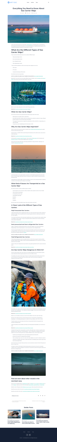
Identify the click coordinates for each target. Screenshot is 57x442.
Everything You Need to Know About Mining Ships (23, 136)
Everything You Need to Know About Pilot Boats (23, 313)
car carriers (18, 138)
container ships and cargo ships (36, 129)
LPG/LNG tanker (29, 44)
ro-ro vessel (37, 383)
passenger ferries (36, 384)
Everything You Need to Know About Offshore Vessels (24, 327)
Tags (37, 2)
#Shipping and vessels (15, 395)
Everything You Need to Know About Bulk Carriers (28, 422)
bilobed (25, 232)
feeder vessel (42, 383)
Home (28, 2)
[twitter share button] (40, 396)
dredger (15, 384)
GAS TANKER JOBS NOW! (38, 76)
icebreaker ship (25, 383)
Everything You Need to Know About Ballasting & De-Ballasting (14, 422)
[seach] (48, 2)
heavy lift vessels (23, 138)
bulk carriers (35, 138)
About (24, 431)
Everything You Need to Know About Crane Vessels (31, 391)
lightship (32, 383)
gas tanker (31, 139)
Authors (32, 2)
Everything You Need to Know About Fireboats (31, 389)
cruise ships (42, 384)
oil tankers (39, 78)
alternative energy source (19, 142)
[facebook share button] (38, 396)
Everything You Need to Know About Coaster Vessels (24, 221)
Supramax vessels (14, 139)
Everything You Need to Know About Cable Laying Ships (24, 247)
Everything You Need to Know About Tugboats (23, 109)
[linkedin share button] (43, 396)
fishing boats (31, 384)
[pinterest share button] (45, 396)
